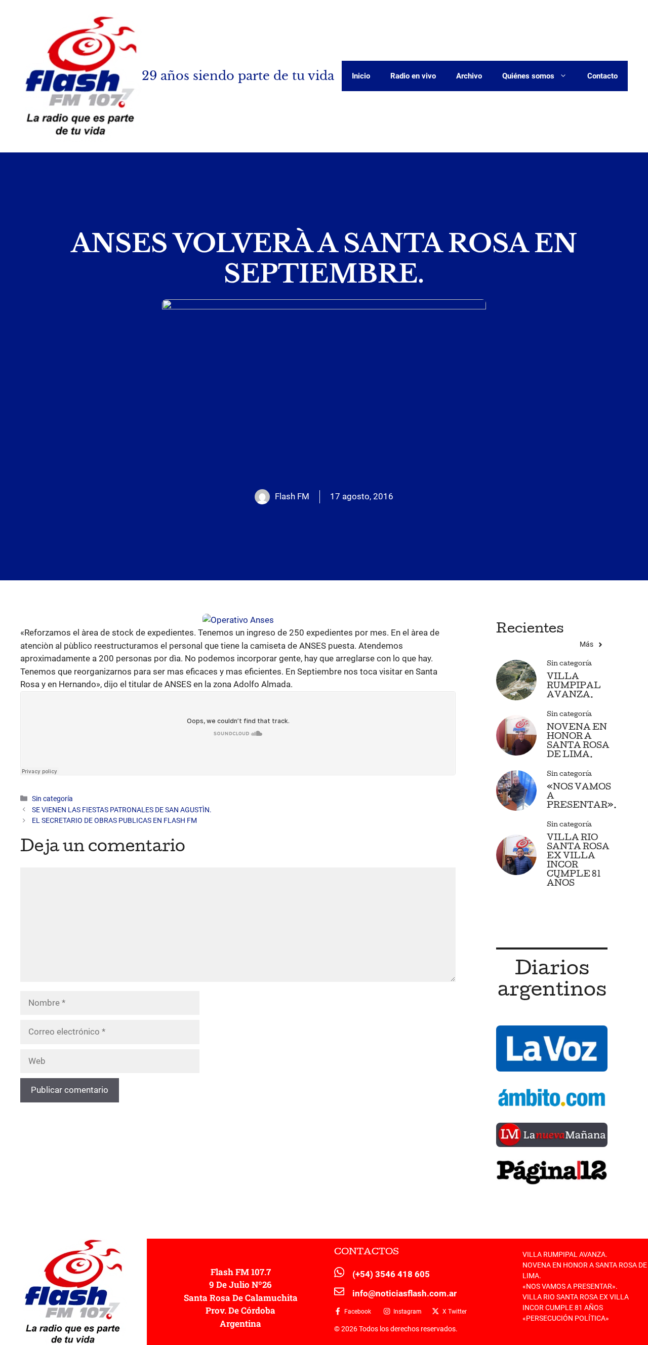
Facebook (357, 1311)
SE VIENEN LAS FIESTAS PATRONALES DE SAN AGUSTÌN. (122, 810)
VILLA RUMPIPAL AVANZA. (574, 686)
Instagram (407, 1311)
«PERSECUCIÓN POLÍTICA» (565, 1318)
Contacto (602, 76)
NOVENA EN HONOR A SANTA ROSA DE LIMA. (578, 742)
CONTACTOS (366, 1252)
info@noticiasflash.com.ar (404, 1293)
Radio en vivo (413, 76)
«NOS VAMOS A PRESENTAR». (570, 1286)
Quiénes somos (528, 76)
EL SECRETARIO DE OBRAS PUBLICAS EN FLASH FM (114, 820)
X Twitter (454, 1311)
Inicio (361, 76)
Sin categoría (52, 799)
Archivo (469, 76)
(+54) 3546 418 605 (391, 1274)
